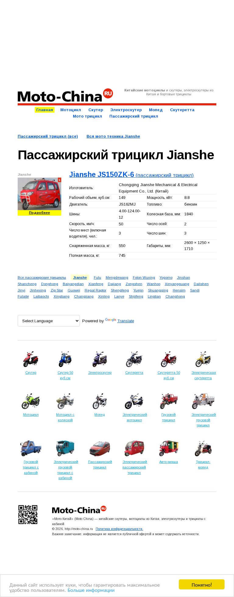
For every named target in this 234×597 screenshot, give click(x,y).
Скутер (95, 110)
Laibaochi (41, 296)
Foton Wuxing (144, 277)
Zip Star (57, 290)
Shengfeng (120, 290)
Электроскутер (126, 110)
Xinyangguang (177, 284)
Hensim (179, 290)
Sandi (195, 290)
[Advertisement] (117, 44)
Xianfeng (95, 284)
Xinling (104, 296)
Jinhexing (38, 290)
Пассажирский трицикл (133, 116)
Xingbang (61, 296)
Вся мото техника (113, 136)
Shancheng (27, 284)
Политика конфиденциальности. (119, 529)
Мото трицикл (87, 116)
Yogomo (166, 277)
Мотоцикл (70, 110)
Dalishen (201, 284)
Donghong (49, 284)
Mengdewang (117, 277)
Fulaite (23, 296)
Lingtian (154, 296)
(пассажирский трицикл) (131, 175)
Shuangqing (158, 290)
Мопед (156, 110)
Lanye (119, 296)
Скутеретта (182, 110)
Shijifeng (136, 296)
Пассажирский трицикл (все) (48, 136)
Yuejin (138, 290)
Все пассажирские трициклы (42, 277)
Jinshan (183, 277)
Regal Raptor (95, 290)
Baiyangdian (73, 284)
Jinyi (21, 290)
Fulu (97, 277)
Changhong (175, 296)
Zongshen (134, 284)
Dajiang (114, 284)
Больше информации (91, 589)
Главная (44, 110)
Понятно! (202, 584)
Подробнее (39, 212)
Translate (125, 321)
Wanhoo (153, 284)
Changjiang (84, 296)
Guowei (74, 290)
